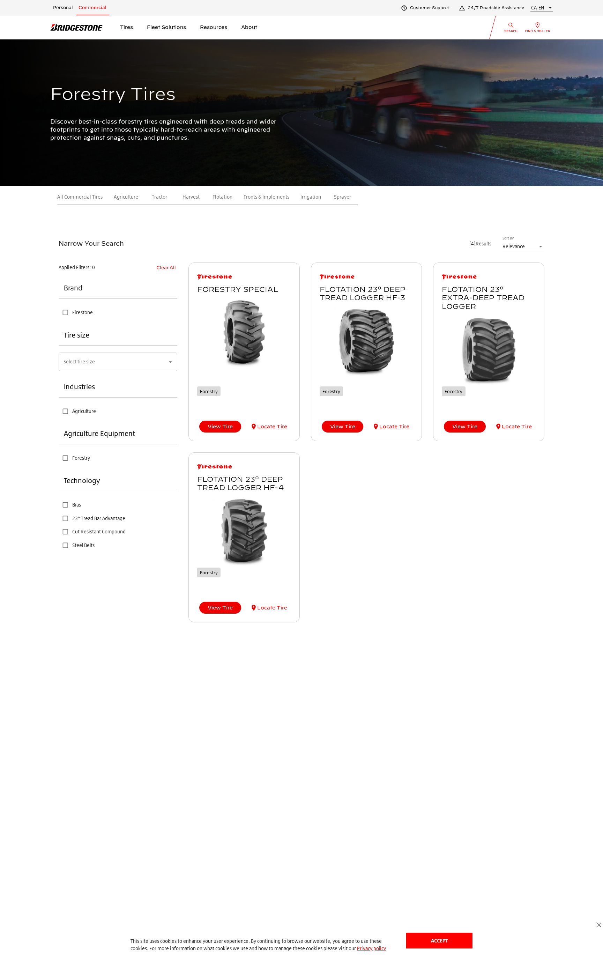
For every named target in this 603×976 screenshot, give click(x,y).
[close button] (598, 924)
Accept (439, 941)
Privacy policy (371, 948)
